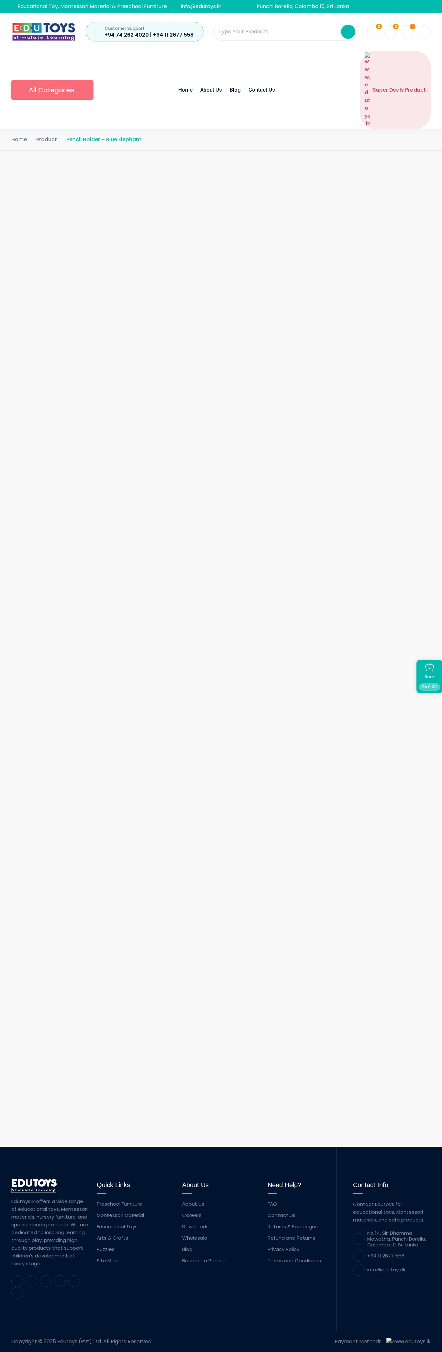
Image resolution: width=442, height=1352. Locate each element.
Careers (192, 1215)
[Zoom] (209, 178)
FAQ (272, 1203)
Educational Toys (117, 1226)
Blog (235, 90)
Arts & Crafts (112, 1237)
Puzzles (106, 1249)
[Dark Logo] (43, 32)
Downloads (195, 1226)
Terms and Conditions (294, 1260)
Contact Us (262, 90)
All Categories (51, 90)
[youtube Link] (60, 1281)
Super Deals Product (399, 90)
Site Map (107, 1260)
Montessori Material (120, 1215)
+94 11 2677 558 (385, 1255)
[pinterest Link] (45, 1281)
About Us (211, 90)
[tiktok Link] (17, 1293)
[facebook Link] (17, 1281)
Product (46, 139)
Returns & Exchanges (293, 1226)
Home (185, 90)
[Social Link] (359, 6)
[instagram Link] (74, 1281)
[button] (348, 32)
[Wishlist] (203, 1068)
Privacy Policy (283, 1249)
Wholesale (194, 1237)
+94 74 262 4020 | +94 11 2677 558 (149, 35)
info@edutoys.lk (201, 6)
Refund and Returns (291, 1237)
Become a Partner (204, 1260)
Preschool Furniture (119, 1203)
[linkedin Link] (31, 1281)
